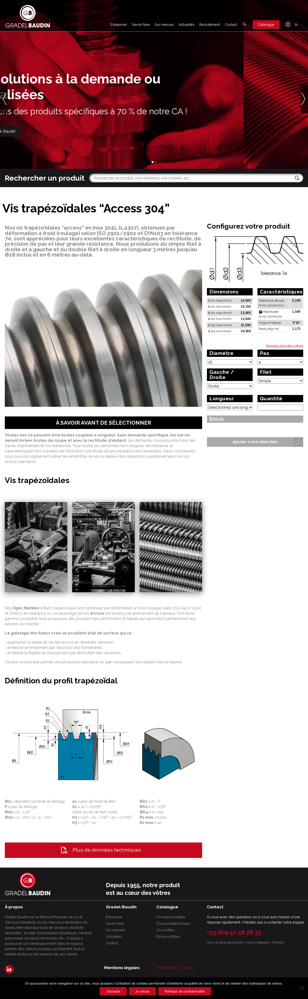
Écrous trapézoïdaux (173, 923)
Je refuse (142, 991)
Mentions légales (122, 967)
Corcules (187, 967)
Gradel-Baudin (67, 131)
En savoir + (27, 131)
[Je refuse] (302, 988)
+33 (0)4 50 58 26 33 (234, 932)
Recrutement (209, 24)
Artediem (167, 967)
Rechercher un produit (44, 178)
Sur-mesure (164, 24)
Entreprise (118, 24)
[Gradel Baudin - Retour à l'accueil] (28, 16)
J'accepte (113, 991)
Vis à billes (165, 930)
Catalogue (266, 24)
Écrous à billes (168, 936)
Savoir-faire (141, 24)
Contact (231, 24)
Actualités (186, 24)
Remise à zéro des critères (284, 345)
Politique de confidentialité (185, 991)
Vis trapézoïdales (170, 917)
